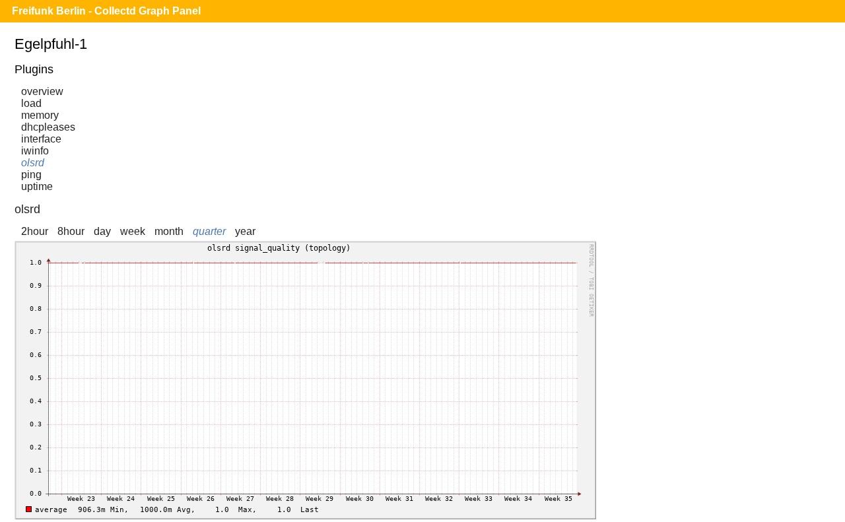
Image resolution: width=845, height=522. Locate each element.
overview (42, 91)
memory (40, 115)
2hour (34, 231)
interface (41, 139)
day (102, 231)
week (132, 231)
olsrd (32, 162)
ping (31, 174)
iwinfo (35, 150)
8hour (70, 231)
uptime (37, 186)
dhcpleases (48, 127)
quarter (209, 231)
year (245, 231)
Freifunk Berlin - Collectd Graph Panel (106, 10)
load (31, 103)
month (169, 231)
